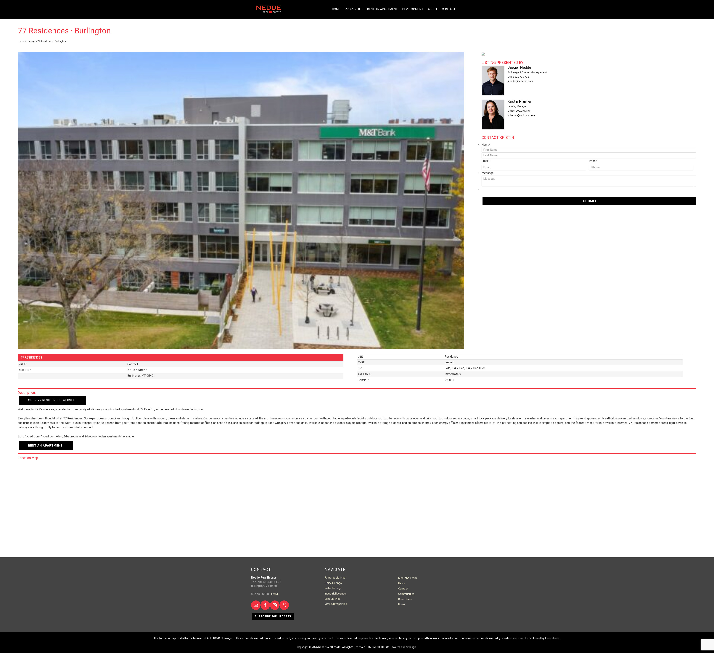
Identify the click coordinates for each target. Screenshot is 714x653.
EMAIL (275, 593)
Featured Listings (335, 577)
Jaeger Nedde (519, 67)
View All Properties (336, 603)
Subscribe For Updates (273, 616)
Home (21, 41)
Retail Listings (333, 588)
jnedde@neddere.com (520, 80)
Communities (406, 593)
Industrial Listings (335, 593)
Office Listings (333, 583)
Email (486, 161)
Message (488, 173)
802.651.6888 (375, 647)
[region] (241, 200)
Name (486, 144)
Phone (593, 161)
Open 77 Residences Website (52, 400)
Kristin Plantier (520, 101)
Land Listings (332, 598)
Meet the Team (407, 578)
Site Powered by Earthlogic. (401, 647)
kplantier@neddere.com (521, 115)
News (401, 583)
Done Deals (405, 599)
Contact (403, 588)
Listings (31, 41)
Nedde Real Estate (268, 13)
